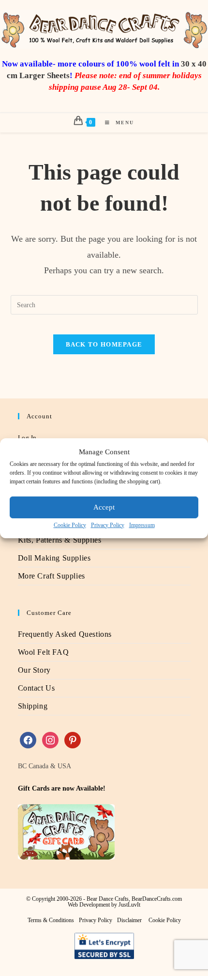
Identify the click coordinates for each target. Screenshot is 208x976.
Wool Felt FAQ (43, 652)
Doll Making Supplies (54, 558)
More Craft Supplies (51, 576)
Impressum (142, 524)
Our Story (34, 670)
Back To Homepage (104, 344)
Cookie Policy (70, 524)
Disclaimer (129, 920)
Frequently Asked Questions (65, 634)
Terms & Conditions (51, 920)
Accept (104, 507)
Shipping (33, 706)
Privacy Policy (107, 524)
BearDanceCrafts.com (157, 898)
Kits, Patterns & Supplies (60, 540)
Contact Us (36, 688)
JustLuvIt (129, 904)
